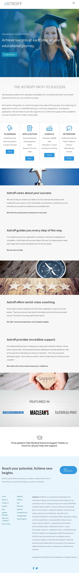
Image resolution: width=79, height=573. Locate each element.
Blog (3, 509)
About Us (5, 500)
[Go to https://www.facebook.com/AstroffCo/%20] (33, 568)
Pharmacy (20, 506)
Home (4, 496)
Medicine (20, 496)
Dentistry (19, 500)
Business (19, 509)
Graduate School (22, 512)
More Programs (22, 519)
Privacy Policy (6, 524)
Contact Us (5, 503)
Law (18, 503)
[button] (9, 54)
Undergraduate (21, 516)
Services (4, 506)
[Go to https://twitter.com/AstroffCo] (37, 568)
